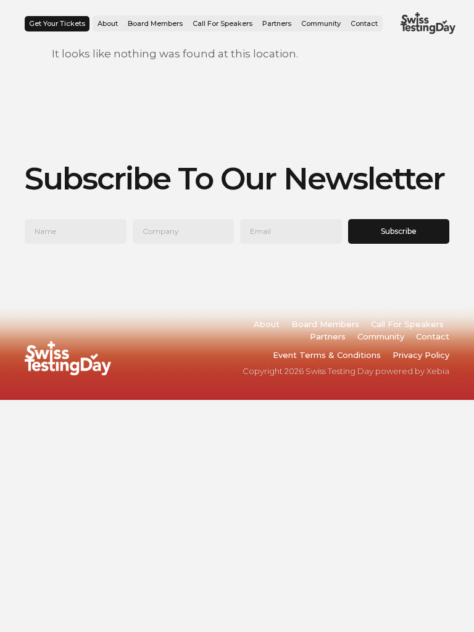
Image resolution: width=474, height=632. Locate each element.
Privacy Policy (421, 355)
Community (321, 23)
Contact (364, 23)
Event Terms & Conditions (327, 355)
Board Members (155, 23)
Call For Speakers (222, 23)
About (108, 23)
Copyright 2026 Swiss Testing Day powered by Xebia (346, 371)
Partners (276, 23)
